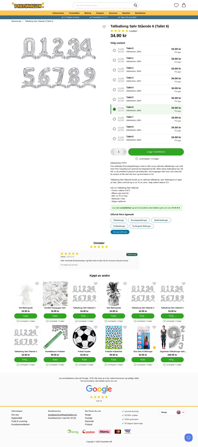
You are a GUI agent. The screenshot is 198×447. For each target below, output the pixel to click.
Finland (88, 424)
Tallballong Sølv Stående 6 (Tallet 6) (38, 21)
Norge (88, 415)
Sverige (88, 418)
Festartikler (74, 13)
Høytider (126, 13)
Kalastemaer (58, 13)
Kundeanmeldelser (20, 424)
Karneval (113, 13)
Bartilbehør (140, 13)
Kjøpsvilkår (16, 418)
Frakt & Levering (19, 421)
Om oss (15, 415)
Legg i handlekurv (156, 152)
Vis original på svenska (69, 265)
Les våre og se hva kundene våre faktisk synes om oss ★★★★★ (146, 208)
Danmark (89, 421)
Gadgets (100, 13)
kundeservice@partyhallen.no (62, 415)
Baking (88, 13)
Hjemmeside (16, 21)
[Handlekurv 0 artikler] (184, 5)
